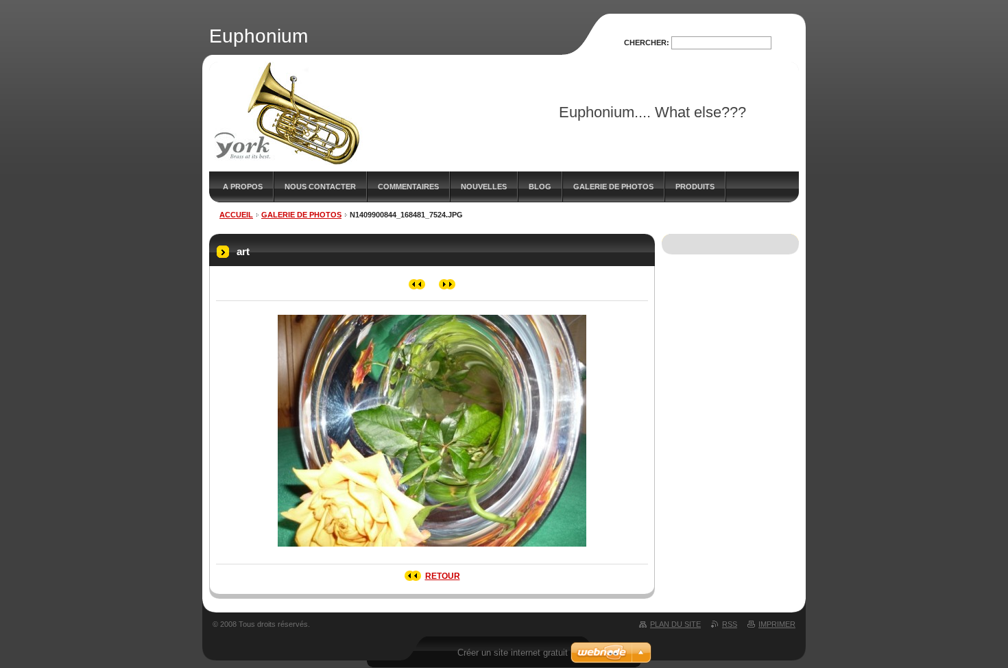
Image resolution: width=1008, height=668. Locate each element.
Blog (540, 186)
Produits (695, 186)
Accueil (236, 215)
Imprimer (776, 624)
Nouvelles (484, 186)
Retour (442, 576)
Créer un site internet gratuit (512, 652)
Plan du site (675, 624)
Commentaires (408, 186)
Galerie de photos (613, 186)
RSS (729, 624)
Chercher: (646, 42)
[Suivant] (447, 284)
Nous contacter (320, 186)
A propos (243, 186)
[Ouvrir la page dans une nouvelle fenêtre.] (432, 551)
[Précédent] (417, 284)
